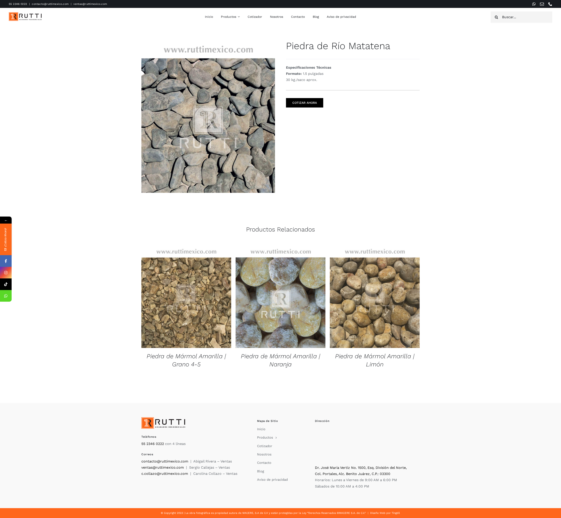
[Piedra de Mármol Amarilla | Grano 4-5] (186, 296)
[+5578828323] (6, 296)
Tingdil (396, 512)
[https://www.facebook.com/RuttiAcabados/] (6, 261)
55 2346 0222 (18, 3)
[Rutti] (25, 14)
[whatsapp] (534, 4)
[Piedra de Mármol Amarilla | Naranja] (280, 296)
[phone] (550, 4)
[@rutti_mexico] (6, 284)
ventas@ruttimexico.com (90, 3)
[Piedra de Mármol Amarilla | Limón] (375, 296)
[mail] (542, 4)
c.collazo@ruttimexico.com (164, 473)
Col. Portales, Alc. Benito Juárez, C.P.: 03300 (352, 474)
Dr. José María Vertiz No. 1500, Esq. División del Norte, (361, 468)
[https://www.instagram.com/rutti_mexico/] (6, 272)
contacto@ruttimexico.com (50, 3)
